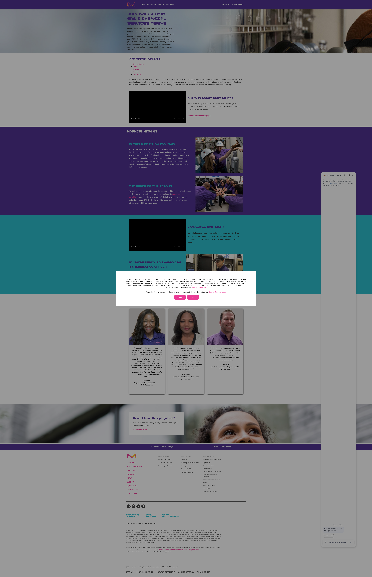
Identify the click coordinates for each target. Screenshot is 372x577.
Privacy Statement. (199, 288)
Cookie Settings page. (217, 292)
